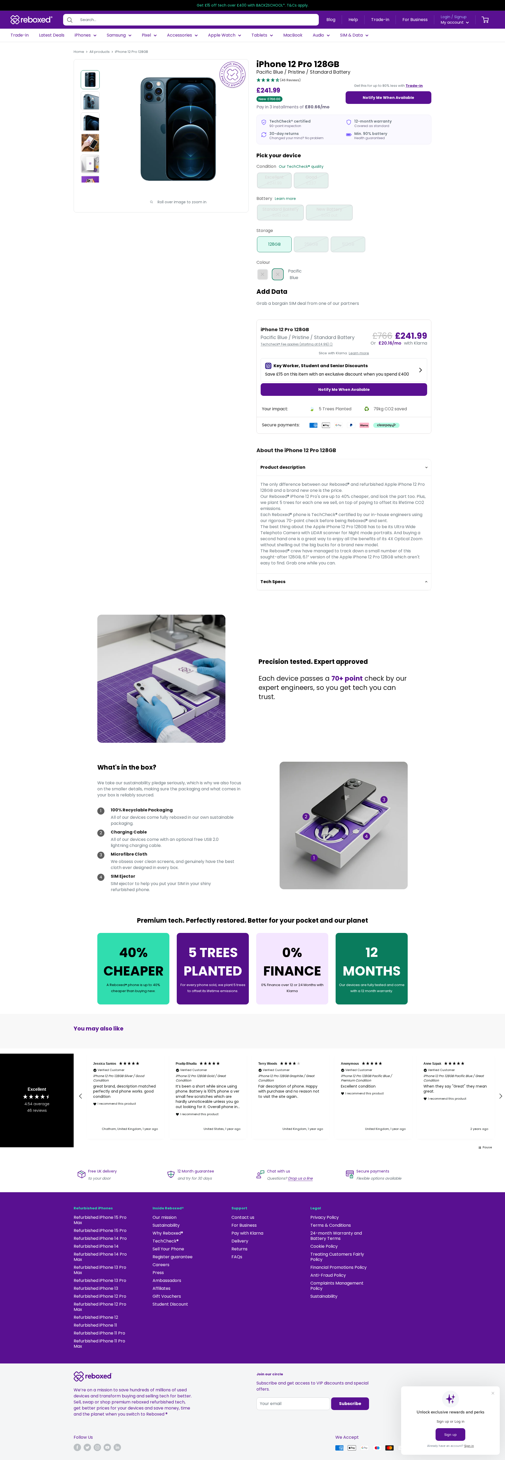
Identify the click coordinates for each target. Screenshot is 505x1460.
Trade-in (380, 20)
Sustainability (166, 1225)
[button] (278, 80)
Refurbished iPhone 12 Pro (100, 1296)
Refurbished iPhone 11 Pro (99, 1333)
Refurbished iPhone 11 (95, 1325)
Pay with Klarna (247, 1233)
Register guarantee (173, 1257)
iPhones (83, 35)
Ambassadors (167, 1280)
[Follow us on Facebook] (77, 1447)
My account (453, 22)
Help (353, 20)
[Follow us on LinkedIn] (117, 1447)
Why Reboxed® (168, 1233)
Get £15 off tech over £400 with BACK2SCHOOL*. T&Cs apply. (253, 5)
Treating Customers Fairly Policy (337, 1256)
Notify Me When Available (388, 97)
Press (158, 1273)
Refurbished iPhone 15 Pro (100, 1230)
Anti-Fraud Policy (328, 1275)
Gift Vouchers (167, 1296)
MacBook (292, 35)
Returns (239, 1249)
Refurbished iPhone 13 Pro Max (100, 1270)
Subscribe (350, 1404)
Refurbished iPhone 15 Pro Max (100, 1220)
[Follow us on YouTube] (107, 1447)
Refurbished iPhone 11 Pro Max (99, 1343)
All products (99, 51)
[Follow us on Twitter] (87, 1447)
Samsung (116, 35)
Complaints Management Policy (336, 1285)
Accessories (179, 35)
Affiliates (161, 1288)
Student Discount (170, 1304)
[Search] (69, 20)
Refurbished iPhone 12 (96, 1317)
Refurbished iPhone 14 (96, 1246)
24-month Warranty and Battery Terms (336, 1235)
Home (79, 51)
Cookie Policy (324, 1246)
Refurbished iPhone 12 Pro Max (100, 1306)
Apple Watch (221, 35)
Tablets (259, 35)
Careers (161, 1265)
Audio (318, 35)
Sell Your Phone (168, 1249)
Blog (330, 20)
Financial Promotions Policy (338, 1267)
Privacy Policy (324, 1217)
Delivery (239, 1241)
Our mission (164, 1217)
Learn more (285, 198)
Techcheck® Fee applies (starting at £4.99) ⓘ (297, 344)
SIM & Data (351, 35)
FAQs (236, 1257)
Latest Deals (51, 35)
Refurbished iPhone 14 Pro (100, 1238)
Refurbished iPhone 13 (96, 1288)
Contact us (242, 1217)
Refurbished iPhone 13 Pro (100, 1280)
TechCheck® (166, 1241)
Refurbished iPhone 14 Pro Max (100, 1256)
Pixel (146, 35)
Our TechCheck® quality (301, 166)
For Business (415, 20)
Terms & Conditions (330, 1225)
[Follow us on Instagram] (97, 1447)
